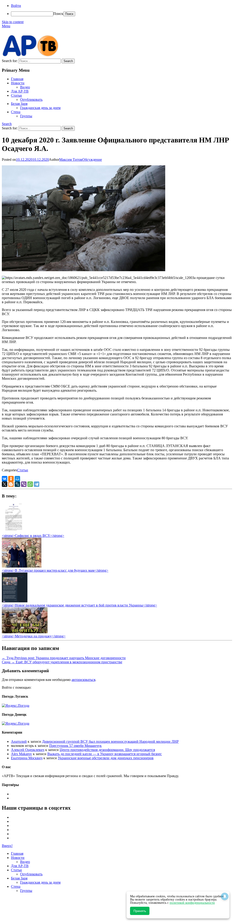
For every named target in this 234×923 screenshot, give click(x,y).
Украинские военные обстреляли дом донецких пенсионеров (106, 758)
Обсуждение (92, 159)
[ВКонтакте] (4, 478)
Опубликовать (31, 99)
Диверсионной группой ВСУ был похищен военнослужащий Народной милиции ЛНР (110, 741)
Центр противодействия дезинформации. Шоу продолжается (107, 750)
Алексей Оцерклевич (27, 750)
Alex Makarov (21, 754)
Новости (17, 83)
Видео (25, 87)
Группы (26, 116)
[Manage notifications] (224, 896)
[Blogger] (11, 484)
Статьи (16, 95)
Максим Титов (70, 159)
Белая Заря (19, 104)
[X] (4, 484)
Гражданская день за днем (40, 108)
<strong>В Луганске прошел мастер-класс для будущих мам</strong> (55, 570)
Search (7, 124)
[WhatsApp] (30, 484)
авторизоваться (83, 680)
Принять (139, 911)
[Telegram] (36, 484)
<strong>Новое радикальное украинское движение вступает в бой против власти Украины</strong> (79, 605)
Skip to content (13, 22)
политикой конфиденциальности (192, 902)
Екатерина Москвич (27, 758)
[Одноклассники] (11, 478)
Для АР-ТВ (20, 91)
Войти (16, 6)
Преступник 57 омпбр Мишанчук (75, 746)
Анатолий (19, 741)
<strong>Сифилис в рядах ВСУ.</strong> (33, 536)
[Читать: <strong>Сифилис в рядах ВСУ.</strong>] (12, 531)
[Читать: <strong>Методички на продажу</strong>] (25, 632)
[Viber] (24, 484)
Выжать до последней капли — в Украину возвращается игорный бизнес (104, 754)
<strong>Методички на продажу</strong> (34, 636)
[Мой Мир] (17, 478)
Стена (15, 112)
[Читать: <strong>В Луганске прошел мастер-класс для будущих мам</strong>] (21, 566)
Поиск (58, 14)
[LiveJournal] (17, 484)
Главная (17, 79)
